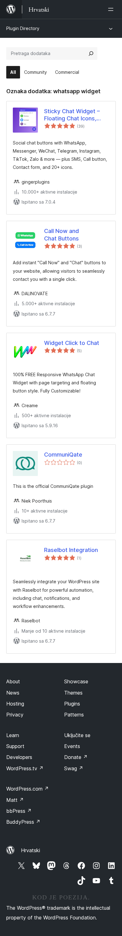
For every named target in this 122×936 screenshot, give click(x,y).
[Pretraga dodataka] (91, 53)
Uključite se (77, 735)
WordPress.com (27, 789)
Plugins (72, 704)
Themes (73, 693)
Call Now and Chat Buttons (61, 234)
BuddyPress (23, 822)
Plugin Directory (22, 28)
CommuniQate (63, 454)
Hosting (15, 704)
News (12, 693)
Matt (15, 800)
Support (15, 746)
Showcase (76, 681)
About (13, 681)
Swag (73, 768)
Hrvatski (30, 850)
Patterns (74, 714)
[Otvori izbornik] (112, 9)
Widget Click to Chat (71, 343)
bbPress (19, 811)
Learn (12, 735)
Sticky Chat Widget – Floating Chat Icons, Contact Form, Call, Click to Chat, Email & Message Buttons (76, 115)
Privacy (14, 714)
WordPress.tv (24, 768)
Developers (19, 757)
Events (72, 746)
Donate (76, 757)
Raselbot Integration (71, 550)
